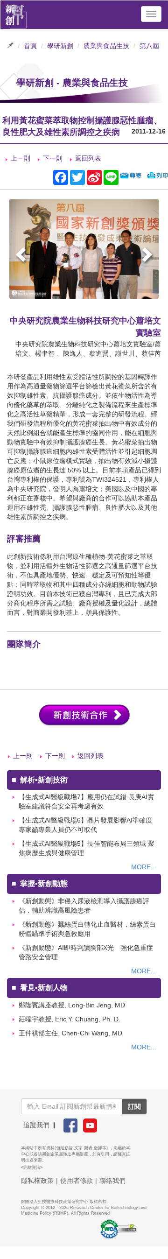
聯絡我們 (112, 1180)
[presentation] (22, 256)
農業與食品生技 (106, 45)
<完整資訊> (31, 1167)
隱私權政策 (37, 1180)
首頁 (30, 45)
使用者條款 (76, 1180)
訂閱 (134, 1106)
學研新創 (60, 45)
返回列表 (88, 158)
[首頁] (16, 14)
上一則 (20, 158)
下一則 (53, 158)
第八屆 (149, 45)
